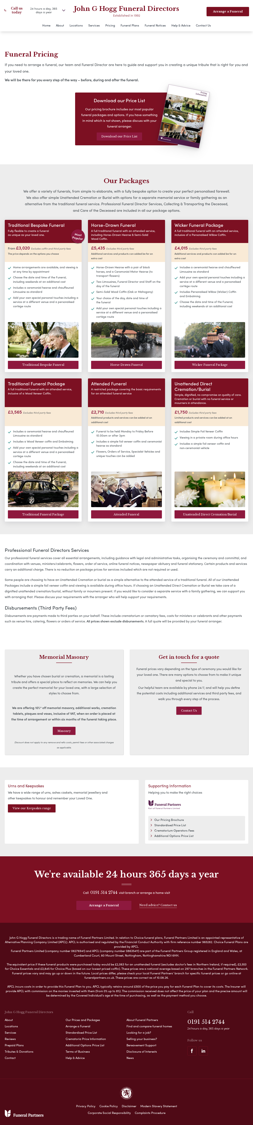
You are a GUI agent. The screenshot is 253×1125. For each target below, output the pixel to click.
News (130, 1058)
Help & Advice (180, 25)
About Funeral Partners (142, 1020)
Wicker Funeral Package (210, 365)
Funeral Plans (130, 25)
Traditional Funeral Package (43, 514)
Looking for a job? (138, 1032)
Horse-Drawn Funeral (126, 365)
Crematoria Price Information (86, 1039)
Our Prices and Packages (83, 1020)
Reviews (10, 1039)
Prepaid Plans (14, 1045)
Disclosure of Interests (141, 1051)
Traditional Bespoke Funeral (43, 365)
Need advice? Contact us (158, 905)
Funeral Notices (155, 25)
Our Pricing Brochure (169, 820)
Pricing (110, 25)
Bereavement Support (141, 1045)
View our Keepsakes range (32, 808)
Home (46, 25)
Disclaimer (129, 1106)
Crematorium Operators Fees (174, 830)
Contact (10, 1058)
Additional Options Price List (174, 836)
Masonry (64, 731)
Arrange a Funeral (228, 11)
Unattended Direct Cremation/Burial (210, 514)
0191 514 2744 (103, 892)
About (60, 25)
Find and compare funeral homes (149, 1026)
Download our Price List (119, 136)
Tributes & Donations (19, 1051)
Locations (76, 25)
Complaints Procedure (150, 1113)
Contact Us (203, 25)
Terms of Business (78, 1051)
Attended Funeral (126, 514)
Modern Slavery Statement (158, 1106)
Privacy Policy (85, 1106)
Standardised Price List (170, 825)
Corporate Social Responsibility (109, 1113)
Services (94, 25)
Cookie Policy (108, 1106)
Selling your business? (141, 1039)
